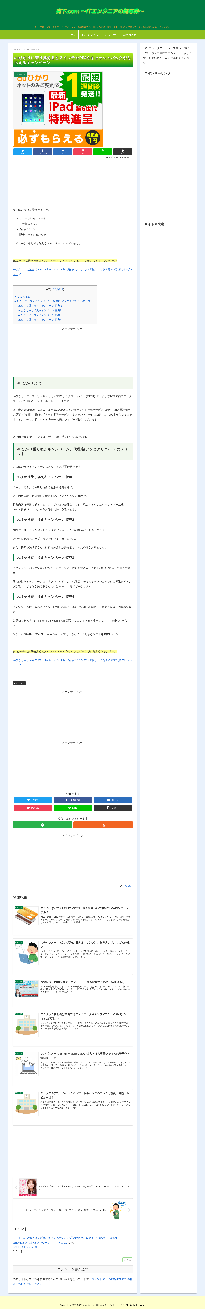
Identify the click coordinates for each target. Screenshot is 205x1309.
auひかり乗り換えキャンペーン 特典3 (39, 315)
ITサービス (20, 683)
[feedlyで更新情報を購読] (42, 824)
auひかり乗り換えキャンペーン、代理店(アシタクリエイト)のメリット (54, 301)
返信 (128, 1259)
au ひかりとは (22, 296)
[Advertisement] (73, 182)
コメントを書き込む (72, 1269)
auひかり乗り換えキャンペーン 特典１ (40, 305)
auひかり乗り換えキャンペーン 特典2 (39, 310)
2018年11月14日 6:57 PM (25, 1247)
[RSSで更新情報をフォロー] (103, 824)
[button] (122, 151)
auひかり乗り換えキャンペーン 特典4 (39, 319)
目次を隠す (57, 289)
